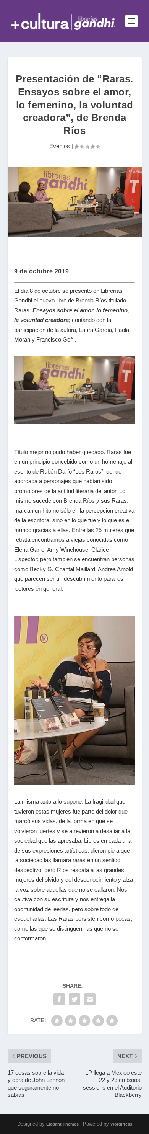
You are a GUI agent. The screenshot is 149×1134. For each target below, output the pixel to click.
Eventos (59, 146)
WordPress (121, 1124)
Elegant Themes (62, 1124)
